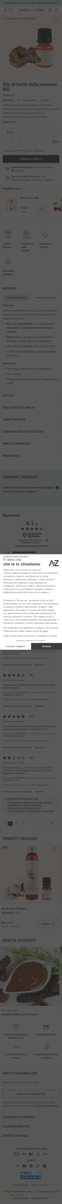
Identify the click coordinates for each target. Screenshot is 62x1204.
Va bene (46, 646)
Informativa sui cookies (47, 636)
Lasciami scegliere (15, 646)
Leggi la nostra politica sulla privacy (19, 636)
